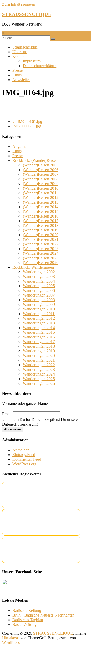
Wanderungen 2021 (39, 360)
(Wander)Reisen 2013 (40, 202)
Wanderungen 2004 (39, 281)
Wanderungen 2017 (39, 341)
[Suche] (53, 39)
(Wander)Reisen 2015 (40, 211)
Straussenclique (25, 47)
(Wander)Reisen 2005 (40, 165)
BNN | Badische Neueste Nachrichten (43, 615)
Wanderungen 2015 (39, 332)
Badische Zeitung (26, 610)
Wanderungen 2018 (39, 346)
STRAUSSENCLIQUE (26, 14)
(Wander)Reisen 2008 (40, 179)
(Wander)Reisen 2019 (40, 230)
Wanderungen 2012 (39, 318)
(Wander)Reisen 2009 (40, 183)
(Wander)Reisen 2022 (40, 244)
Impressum (32, 61)
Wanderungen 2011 (39, 313)
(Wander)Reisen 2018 (40, 225)
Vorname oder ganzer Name (25, 403)
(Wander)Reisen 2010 (40, 188)
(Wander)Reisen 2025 (40, 258)
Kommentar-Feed (26, 459)
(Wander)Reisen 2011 (40, 193)
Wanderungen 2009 (39, 304)
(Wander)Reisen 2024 (40, 253)
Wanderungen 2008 (39, 300)
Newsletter (21, 79)
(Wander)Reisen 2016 (40, 216)
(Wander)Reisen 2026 (40, 262)
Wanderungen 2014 (39, 327)
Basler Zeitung (24, 624)
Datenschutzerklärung (40, 65)
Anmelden (20, 450)
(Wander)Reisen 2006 (40, 169)
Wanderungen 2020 (39, 355)
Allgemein (20, 146)
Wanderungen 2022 (39, 365)
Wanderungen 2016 (39, 337)
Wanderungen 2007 (39, 295)
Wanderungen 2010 (39, 309)
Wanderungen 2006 (39, 290)
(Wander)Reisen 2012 (40, 197)
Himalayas (10, 638)
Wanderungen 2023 (39, 369)
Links (17, 75)
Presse (17, 70)
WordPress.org (24, 464)
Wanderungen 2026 (39, 383)
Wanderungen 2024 (39, 374)
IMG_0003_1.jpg (29, 126)
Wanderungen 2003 (39, 276)
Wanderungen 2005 (39, 286)
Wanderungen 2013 (39, 323)
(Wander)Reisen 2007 (40, 174)
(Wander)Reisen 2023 (40, 248)
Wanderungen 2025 (39, 379)
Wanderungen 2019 (39, 351)
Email (7, 414)
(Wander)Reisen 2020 (40, 235)
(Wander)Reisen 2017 (40, 221)
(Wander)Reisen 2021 (40, 239)
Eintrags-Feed (23, 454)
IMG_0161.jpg (27, 121)
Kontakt (19, 56)
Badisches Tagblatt (27, 620)
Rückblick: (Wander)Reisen (35, 160)
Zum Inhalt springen (18, 4)
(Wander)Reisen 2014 (40, 207)
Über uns (19, 52)
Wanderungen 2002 (39, 272)
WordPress (11, 642)
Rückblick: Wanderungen (33, 267)
